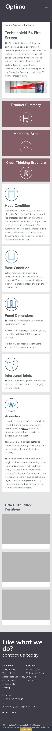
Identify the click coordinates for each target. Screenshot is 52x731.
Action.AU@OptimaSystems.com (18, 706)
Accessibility (8, 684)
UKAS (25, 428)
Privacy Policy (9, 669)
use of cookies (44, 727)
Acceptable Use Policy (13, 676)
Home (7, 25)
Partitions (29, 25)
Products (17, 25)
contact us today (20, 655)
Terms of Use (8, 673)
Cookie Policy (9, 680)
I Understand (26, 729)
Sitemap (6, 687)
